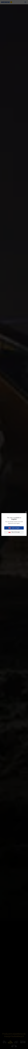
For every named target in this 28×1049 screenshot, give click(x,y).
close (26, 512)
